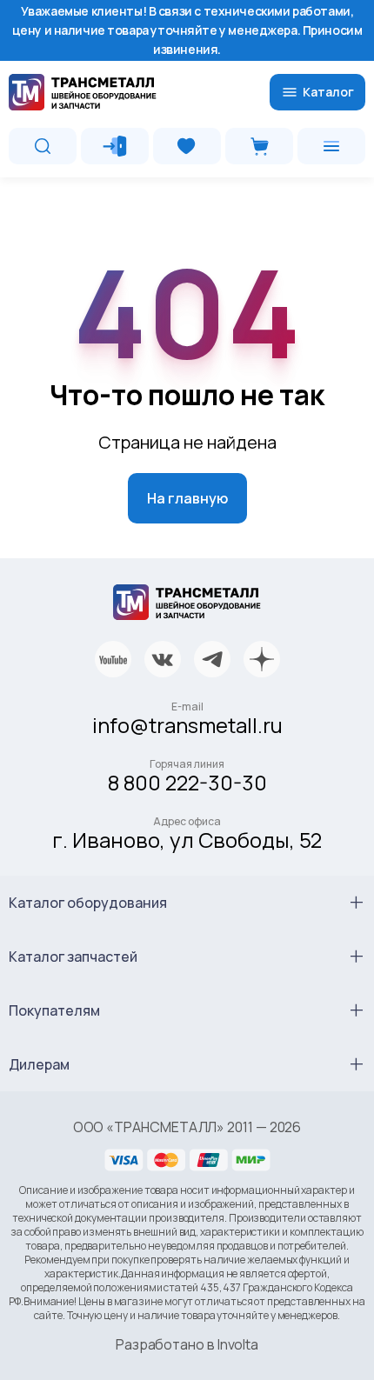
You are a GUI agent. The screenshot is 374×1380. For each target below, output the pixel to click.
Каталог (328, 91)
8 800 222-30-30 (187, 782)
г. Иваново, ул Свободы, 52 (187, 839)
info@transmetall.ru (187, 724)
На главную (187, 498)
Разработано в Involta (187, 1344)
